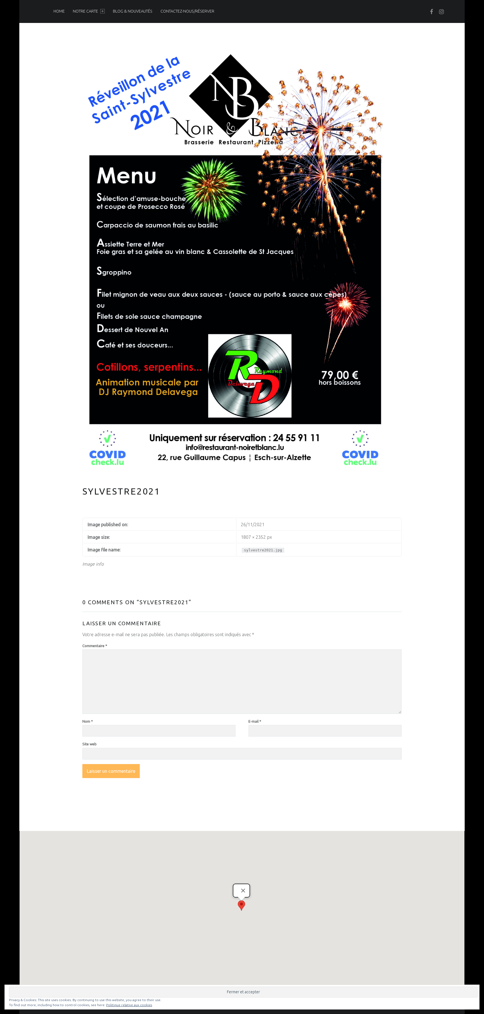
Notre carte (85, 11)
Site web (89, 744)
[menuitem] (59, 11)
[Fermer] (243, 890)
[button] (241, 905)
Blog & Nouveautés (132, 11)
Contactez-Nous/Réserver (187, 11)
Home (59, 11)
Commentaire (94, 646)
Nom (87, 721)
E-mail (254, 721)
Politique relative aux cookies (129, 1005)
